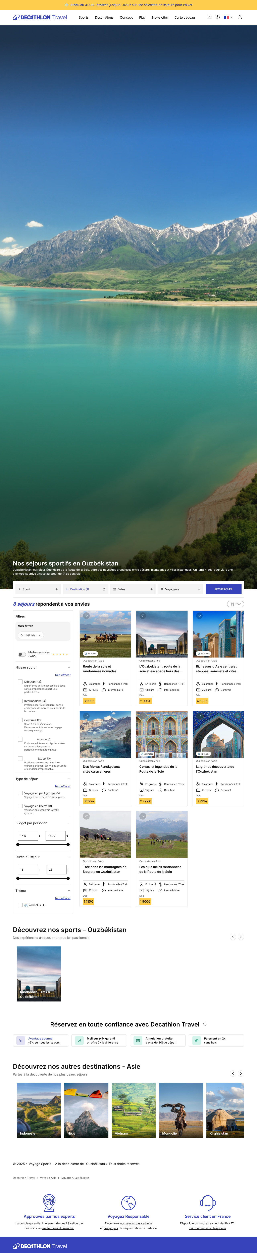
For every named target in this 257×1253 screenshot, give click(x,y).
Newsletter (160, 17)
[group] (39, 973)
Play (142, 17)
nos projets (111, 1228)
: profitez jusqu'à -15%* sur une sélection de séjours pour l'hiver (143, 5)
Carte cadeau (184, 17)
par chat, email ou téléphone (207, 1228)
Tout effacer (62, 675)
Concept (126, 17)
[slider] (17, 844)
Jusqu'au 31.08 (82, 5)
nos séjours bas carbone (136, 1223)
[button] (42, 686)
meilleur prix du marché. (58, 1228)
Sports (84, 17)
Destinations (104, 17)
